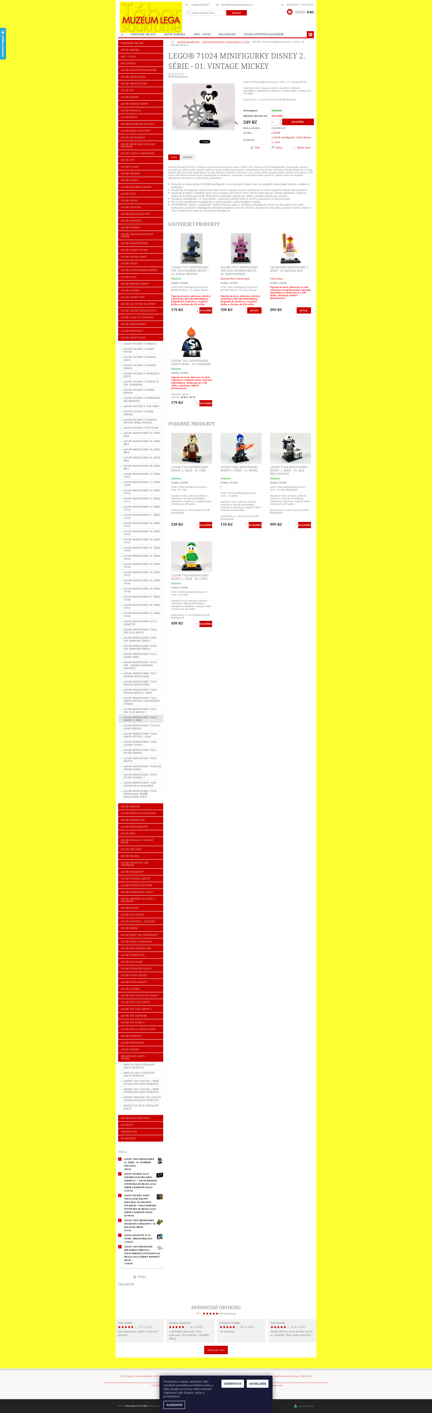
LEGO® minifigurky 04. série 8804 (142, 451)
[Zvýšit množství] (280, 120)
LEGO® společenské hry (136, 948)
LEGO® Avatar (129, 97)
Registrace (308, 4)
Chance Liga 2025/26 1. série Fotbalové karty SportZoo (141, 1082)
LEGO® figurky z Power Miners (139, 391)
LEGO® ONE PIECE (131, 849)
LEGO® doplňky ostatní (136, 187)
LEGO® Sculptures (132, 914)
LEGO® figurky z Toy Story (141, 427)
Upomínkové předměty (135, 1118)
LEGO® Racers (130, 907)
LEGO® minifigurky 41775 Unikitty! (140, 623)
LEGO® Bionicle (131, 110)
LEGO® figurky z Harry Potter (139, 350)
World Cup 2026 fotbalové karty (141, 1107)
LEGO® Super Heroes (134, 975)
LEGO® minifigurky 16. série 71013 (142, 508)
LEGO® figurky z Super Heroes (138, 413)
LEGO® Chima (129, 263)
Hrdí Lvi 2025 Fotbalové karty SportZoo (139, 1074)
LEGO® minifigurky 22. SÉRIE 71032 (142, 557)
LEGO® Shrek (129, 928)
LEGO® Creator (130, 173)
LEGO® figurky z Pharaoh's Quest (141, 375)
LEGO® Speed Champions (136, 941)
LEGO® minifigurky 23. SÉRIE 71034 (142, 565)
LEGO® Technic (130, 988)
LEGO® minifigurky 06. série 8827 (142, 467)
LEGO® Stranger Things (136, 968)
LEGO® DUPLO (129, 200)
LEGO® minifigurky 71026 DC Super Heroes (142, 727)
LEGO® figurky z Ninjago (140, 343)
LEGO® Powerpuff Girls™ (137, 892)
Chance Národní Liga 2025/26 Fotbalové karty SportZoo (142, 1099)
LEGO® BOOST (129, 117)
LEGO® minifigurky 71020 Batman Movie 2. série (140, 691)
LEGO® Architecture (134, 83)
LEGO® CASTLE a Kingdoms (137, 153)
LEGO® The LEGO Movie (135, 1002)
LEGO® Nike (128, 833)
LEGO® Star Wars (132, 961)
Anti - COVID (202, 34)
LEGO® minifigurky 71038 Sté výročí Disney (142, 768)
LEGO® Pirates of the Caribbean (134, 864)
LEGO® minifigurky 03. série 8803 (142, 443)
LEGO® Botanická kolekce (138, 124)
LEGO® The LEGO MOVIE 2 (136, 1009)
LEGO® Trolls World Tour (138, 1029)
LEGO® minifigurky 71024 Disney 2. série (140, 719)
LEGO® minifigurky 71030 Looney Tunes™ (140, 743)
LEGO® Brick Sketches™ (136, 130)
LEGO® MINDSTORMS (133, 324)
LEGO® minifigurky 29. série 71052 (142, 614)
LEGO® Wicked (130, 1049)
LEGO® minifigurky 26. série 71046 (142, 590)
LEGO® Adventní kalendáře (264, 34)
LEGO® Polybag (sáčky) (135, 878)
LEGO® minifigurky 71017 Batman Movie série (140, 675)
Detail (254, 310)
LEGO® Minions (130, 806)
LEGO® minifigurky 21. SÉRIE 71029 (142, 549)
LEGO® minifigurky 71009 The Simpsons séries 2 (140, 647)
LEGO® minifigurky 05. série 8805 (142, 459)
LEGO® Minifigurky (133, 337)
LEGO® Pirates (130, 856)
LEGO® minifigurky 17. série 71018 (142, 516)
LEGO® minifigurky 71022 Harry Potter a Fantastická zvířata (142, 700)
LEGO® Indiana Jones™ (135, 283)
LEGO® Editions (131, 207)
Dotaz (279, 147)
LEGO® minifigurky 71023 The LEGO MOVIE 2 (140, 710)
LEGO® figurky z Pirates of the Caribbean (141, 383)
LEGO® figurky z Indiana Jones (140, 358)
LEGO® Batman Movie (134, 103)
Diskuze (187, 157)
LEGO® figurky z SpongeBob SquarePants (142, 399)
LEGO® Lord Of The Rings (137, 317)
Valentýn (127, 1124)
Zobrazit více (216, 1350)
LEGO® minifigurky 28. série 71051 (142, 606)
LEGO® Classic (130, 166)
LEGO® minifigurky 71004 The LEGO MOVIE (140, 631)
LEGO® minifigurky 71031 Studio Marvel (140, 751)
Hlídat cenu (304, 147)
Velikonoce (128, 1138)
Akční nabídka (174, 34)
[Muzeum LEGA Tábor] (151, 17)
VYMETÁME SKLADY (143, 34)
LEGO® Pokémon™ (132, 871)
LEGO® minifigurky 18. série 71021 (142, 524)
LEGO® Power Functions (136, 885)
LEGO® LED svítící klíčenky (138, 303)
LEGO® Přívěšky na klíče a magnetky (138, 900)
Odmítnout (232, 1384)
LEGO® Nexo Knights (134, 826)
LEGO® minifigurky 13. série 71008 (142, 483)
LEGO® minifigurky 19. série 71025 (142, 533)
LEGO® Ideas (129, 276)
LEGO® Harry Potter (134, 250)
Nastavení (174, 1405)
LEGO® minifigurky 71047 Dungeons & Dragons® (140, 784)
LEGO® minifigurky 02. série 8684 (142, 434)
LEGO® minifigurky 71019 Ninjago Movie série (140, 683)
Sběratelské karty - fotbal (133, 1057)
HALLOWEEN (227, 34)
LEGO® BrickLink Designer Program (138, 145)
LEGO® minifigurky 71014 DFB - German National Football (140, 665)
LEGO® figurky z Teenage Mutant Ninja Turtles (140, 421)
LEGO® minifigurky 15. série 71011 (142, 500)
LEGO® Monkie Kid (133, 819)
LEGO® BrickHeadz (133, 137)
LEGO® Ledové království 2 (139, 310)
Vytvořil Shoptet (306, 1406)
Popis (174, 157)
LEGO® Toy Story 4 (132, 1022)
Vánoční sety (129, 1131)
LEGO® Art (127, 90)
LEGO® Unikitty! (131, 1035)
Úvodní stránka (122, 34)
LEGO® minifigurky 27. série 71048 (142, 598)
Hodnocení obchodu (216, 1307)
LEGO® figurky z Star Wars (141, 406)
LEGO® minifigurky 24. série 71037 (142, 574)
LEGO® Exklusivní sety (135, 213)
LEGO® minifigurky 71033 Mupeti (140, 760)
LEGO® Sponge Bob (133, 955)
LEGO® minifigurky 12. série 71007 (142, 475)
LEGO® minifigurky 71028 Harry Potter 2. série (140, 735)
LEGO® (276, 132)
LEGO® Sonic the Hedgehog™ (139, 934)
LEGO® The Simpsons (134, 1015)
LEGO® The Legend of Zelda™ (139, 995)
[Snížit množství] (280, 123)
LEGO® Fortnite (131, 220)
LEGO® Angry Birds (133, 76)
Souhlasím (257, 1384)
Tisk (257, 147)
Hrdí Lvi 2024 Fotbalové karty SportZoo (139, 1066)
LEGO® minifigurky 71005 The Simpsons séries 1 (140, 639)
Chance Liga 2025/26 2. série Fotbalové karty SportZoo (141, 1091)
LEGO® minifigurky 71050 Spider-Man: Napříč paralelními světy (140, 793)
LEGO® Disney (129, 180)
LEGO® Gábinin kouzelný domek (137, 235)
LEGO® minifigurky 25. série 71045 (142, 582)
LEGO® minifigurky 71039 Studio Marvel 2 (140, 776)
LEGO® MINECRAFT (132, 330)
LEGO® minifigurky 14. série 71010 (142, 492)
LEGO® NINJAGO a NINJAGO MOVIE (137, 841)
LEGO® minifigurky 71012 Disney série (140, 655)
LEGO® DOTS (128, 193)
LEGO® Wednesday (132, 1042)
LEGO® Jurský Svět (133, 297)
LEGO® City (128, 160)
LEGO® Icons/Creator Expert (139, 270)
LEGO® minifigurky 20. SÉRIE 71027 (142, 541)
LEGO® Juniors (130, 290)
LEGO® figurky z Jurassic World (140, 367)
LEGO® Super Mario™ (134, 982)
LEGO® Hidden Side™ (134, 256)
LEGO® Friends (130, 227)
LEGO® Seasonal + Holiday (138, 921)
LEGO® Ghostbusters (134, 243)
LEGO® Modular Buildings (138, 813)
